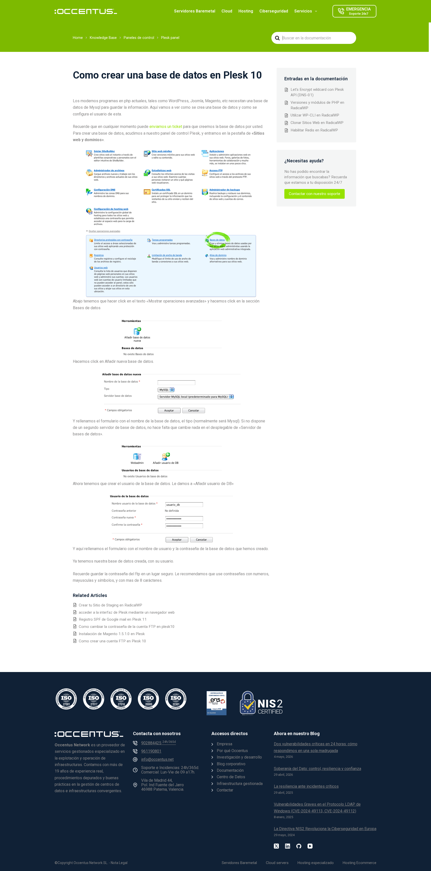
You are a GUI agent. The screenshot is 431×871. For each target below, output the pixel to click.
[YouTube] (310, 846)
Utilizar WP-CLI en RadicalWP (315, 115)
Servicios (303, 11)
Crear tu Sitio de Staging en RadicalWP (110, 605)
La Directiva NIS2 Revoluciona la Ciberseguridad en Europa (325, 828)
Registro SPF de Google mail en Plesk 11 (113, 619)
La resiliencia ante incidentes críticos (306, 786)
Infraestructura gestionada (240, 783)
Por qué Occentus (232, 750)
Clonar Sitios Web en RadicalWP (317, 122)
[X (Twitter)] (276, 846)
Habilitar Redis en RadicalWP (314, 130)
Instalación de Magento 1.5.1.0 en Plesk (112, 634)
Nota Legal (119, 863)
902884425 (158, 743)
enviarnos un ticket (165, 126)
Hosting (245, 11)
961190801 (151, 751)
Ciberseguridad (273, 11)
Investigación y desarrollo (239, 757)
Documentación (230, 770)
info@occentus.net (157, 759)
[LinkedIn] (287, 846)
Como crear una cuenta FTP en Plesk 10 (112, 641)
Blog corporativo (231, 764)
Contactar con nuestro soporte (314, 194)
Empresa (224, 744)
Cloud (226, 11)
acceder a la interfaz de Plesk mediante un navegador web (127, 612)
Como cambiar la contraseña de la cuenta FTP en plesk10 (127, 626)
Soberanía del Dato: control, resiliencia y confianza (317, 768)
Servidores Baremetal (194, 11)
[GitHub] (298, 846)
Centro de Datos (231, 776)
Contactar (225, 790)
